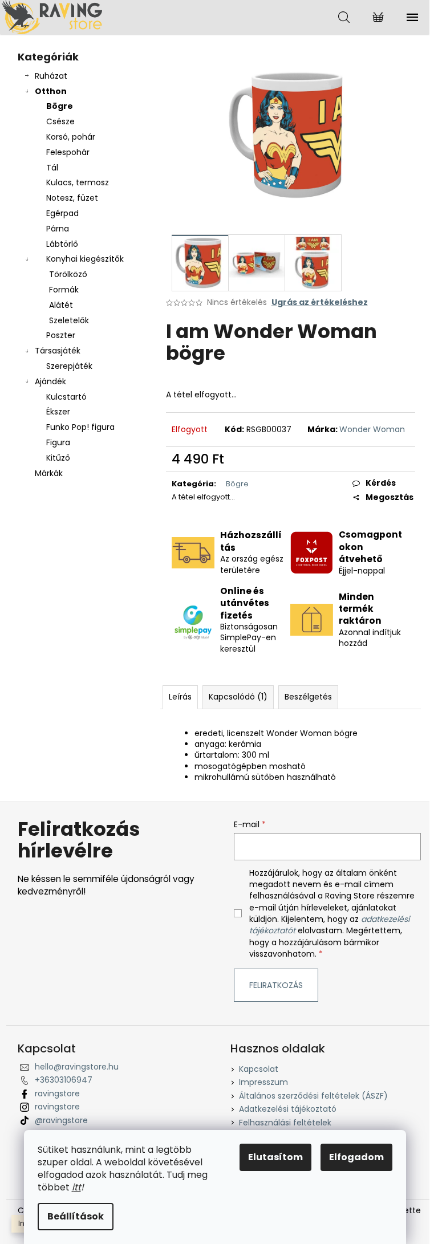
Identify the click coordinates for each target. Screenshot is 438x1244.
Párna (57, 228)
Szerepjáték (69, 366)
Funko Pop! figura (80, 427)
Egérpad (62, 213)
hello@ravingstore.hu (77, 1066)
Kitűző (58, 458)
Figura (58, 442)
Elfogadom (356, 1157)
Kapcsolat (258, 1069)
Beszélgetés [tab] (308, 696)
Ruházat (51, 76)
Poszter (60, 335)
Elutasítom (275, 1157)
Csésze (60, 121)
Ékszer (58, 411)
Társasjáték (57, 350)
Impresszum (263, 1082)
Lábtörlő (62, 244)
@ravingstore (61, 1120)
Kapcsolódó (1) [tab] (238, 696)
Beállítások (75, 1216)
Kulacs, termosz (77, 182)
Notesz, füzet (72, 198)
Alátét (61, 305)
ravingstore (57, 1093)
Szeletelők (69, 320)
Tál (52, 167)
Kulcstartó (66, 397)
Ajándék (50, 381)
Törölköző (68, 274)
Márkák (49, 473)
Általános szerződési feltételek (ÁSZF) (313, 1095)
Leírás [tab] (180, 696)
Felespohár (68, 152)
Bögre (59, 106)
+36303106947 (63, 1080)
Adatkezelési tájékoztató (287, 1109)
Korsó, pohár (70, 137)
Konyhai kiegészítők (85, 259)
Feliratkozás (276, 985)
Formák (64, 289)
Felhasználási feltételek (285, 1122)
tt (77, 1187)
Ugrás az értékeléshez (319, 302)
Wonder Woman (372, 429)
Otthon (51, 91)
